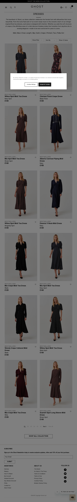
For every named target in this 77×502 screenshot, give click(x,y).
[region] (38, 81)
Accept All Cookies (45, 84)
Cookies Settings (31, 84)
